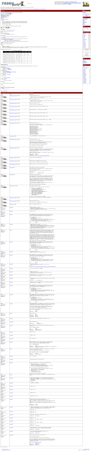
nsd (83, 38)
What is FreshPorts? (85, 18)
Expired (84, 76)
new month (84, 82)
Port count (84, 69)
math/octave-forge (7, 77)
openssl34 (84, 44)
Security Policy (85, 22)
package (5, 39)
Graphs (84, 66)
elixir (84, 34)
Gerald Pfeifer (11, 136)
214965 (36, 310)
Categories (84, 60)
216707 (36, 301)
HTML (85, 449)
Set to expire (84, 77)
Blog (83, 23)
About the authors (85, 19)
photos (70, 3)
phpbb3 (84, 37)
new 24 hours (84, 79)
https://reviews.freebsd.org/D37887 (43, 155)
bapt (10, 374)
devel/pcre (9, 74)
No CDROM (84, 74)
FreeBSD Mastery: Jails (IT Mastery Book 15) (72, 2)
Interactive (84, 78)
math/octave (8, 71)
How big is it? (84, 21)
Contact (84, 24)
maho (10, 399)
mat (10, 313)
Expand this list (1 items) (6, 88)
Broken (84, 70)
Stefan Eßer (11, 167)
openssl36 (84, 47)
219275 (36, 292)
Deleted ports (84, 61)
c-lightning (84, 33)
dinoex (10, 396)
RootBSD (87, 15)
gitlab (84, 36)
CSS (86, 449)
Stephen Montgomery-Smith (13, 95)
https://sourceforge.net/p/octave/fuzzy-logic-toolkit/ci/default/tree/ (44, 266)
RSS (88, 449)
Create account (84, 12)
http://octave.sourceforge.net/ (37, 442)
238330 (36, 222)
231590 (36, 249)
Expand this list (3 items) (4, 32)
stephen (11, 207)
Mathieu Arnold (12, 204)
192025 (36, 328)
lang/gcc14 (9, 68)
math (3, 13)
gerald (10, 214)
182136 (36, 345)
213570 (36, 314)
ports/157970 (37, 443)
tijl (10, 230)
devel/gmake (10, 69)
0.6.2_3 (2, 13)
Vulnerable (84, 75)
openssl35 (84, 45)
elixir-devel (84, 35)
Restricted (84, 73)
